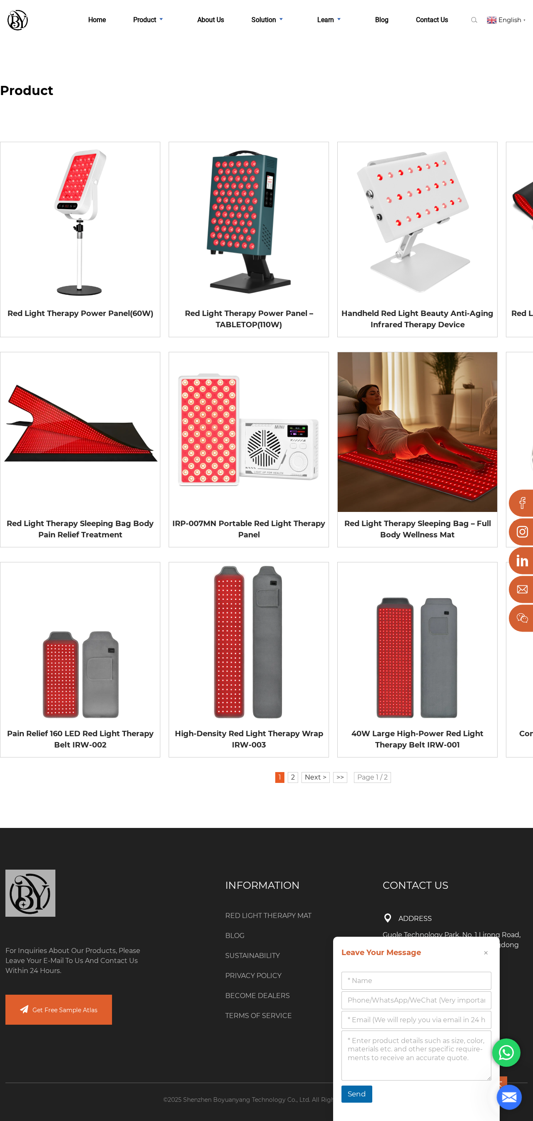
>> (340, 777)
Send (357, 1094)
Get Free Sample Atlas (64, 1010)
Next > (315, 777)
